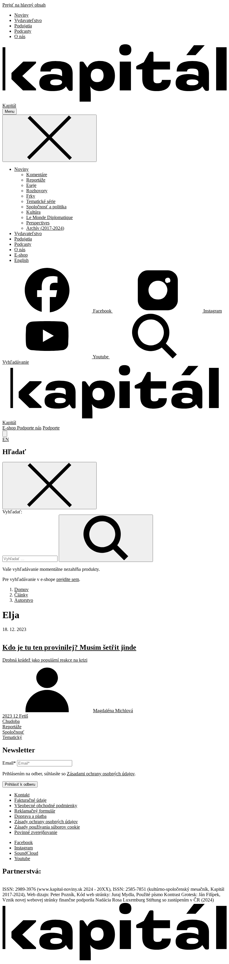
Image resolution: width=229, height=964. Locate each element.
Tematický (12, 737)
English (21, 260)
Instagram (23, 847)
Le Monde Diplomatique (49, 217)
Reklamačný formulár (34, 810)
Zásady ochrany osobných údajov (46, 821)
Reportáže (35, 179)
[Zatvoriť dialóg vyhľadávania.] (4, 434)
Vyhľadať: (12, 511)
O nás (19, 36)
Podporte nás (29, 427)
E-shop (21, 254)
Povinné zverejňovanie (35, 832)
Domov (21, 589)
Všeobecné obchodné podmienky (45, 805)
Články (21, 594)
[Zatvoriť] (49, 138)
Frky (30, 196)
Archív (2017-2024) (45, 228)
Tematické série (40, 201)
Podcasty (22, 31)
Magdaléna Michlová (113, 710)
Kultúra (33, 212)
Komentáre (36, 174)
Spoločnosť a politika (46, 206)
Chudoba (11, 721)
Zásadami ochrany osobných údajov (100, 773)
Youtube (22, 858)
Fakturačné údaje (30, 800)
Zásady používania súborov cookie (47, 826)
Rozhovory (36, 190)
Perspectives (37, 222)
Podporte (51, 427)
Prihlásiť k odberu (20, 784)
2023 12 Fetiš (15, 715)
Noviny (21, 15)
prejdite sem (67, 579)
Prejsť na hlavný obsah (24, 4)
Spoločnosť (13, 732)
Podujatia (23, 25)
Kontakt (22, 794)
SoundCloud (26, 853)
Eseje (31, 185)
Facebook (23, 842)
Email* (9, 762)
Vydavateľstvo (28, 20)
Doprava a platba (30, 816)
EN (5, 439)
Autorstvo (23, 600)
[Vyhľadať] (106, 538)
